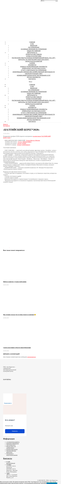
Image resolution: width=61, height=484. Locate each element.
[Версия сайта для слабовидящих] (56, 2)
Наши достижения (34, 51)
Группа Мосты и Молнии (33, 140)
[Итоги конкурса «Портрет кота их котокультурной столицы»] (6, 247)
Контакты (32, 79)
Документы (32, 65)
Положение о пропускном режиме (11, 454)
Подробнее (54, 483)
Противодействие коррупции (11, 451)
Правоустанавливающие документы (33, 66)
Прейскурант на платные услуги (33, 68)
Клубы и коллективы (33, 56)
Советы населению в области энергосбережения (17, 347)
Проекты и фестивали (34, 54)
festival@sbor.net (10, 463)
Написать (15, 431)
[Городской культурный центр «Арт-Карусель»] (10, 11)
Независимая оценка (12, 449)
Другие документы (34, 77)
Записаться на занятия (33, 61)
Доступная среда (10, 445)
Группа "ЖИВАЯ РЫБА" (25, 142)
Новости (5, 124)
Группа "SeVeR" (22, 143)
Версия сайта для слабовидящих (11, 447)
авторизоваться (31, 357)
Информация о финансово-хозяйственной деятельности (34, 72)
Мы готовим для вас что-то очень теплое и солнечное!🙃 (19, 314)
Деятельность (32, 52)
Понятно (49, 483)
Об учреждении (33, 47)
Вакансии (33, 45)
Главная (32, 42)
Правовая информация (12, 443)
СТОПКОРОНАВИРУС (13, 442)
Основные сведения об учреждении (34, 49)
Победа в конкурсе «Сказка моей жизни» (15, 281)
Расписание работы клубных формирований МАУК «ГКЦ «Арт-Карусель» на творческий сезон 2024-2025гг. (34, 58)
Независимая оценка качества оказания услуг (34, 75)
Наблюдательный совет (33, 74)
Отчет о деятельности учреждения (33, 70)
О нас (32, 44)
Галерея (32, 63)
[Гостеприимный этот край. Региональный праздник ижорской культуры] (12, 247)
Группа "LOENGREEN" (23, 145)
